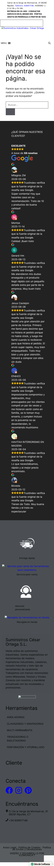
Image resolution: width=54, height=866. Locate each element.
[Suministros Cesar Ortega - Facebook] (9, 790)
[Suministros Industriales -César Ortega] (22, 28)
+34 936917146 (18, 820)
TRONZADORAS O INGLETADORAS (17, 738)
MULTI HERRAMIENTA (19, 730)
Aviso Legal (9, 847)
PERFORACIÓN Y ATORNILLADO (25, 747)
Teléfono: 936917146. (24, 5)
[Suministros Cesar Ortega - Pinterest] (28, 790)
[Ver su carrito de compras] (41, 43)
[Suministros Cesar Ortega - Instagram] (18, 790)
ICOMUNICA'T (27, 855)
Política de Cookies (29, 847)
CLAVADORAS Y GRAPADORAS (25, 723)
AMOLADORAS (15, 717)
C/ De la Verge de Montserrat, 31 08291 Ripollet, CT (28, 813)
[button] (4, 43)
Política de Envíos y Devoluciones (31, 848)
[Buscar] (10, 111)
